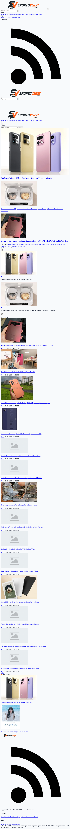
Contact (9, 17)
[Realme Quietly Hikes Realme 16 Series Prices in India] (19, 699)
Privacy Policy (16, 17)
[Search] (18, 11)
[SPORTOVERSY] (24, 9)
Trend (40, 14)
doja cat (23, 246)
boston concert (55, 244)
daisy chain (11, 246)
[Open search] (1, 122)
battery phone (12, 244)
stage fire (62, 244)
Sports (19, 14)
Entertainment (34, 14)
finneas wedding (39, 244)
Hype (22, 14)
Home (2, 14)
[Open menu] (1, 97)
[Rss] (35, 88)
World (10, 14)
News (6, 14)
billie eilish (47, 244)
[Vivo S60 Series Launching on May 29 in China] (10, 728)
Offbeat (14, 14)
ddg (23, 244)
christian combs (29, 244)
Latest (2, 673)
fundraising (4, 246)
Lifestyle (27, 14)
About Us (3, 17)
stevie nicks (17, 246)
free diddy (19, 244)
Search (20, 127)
